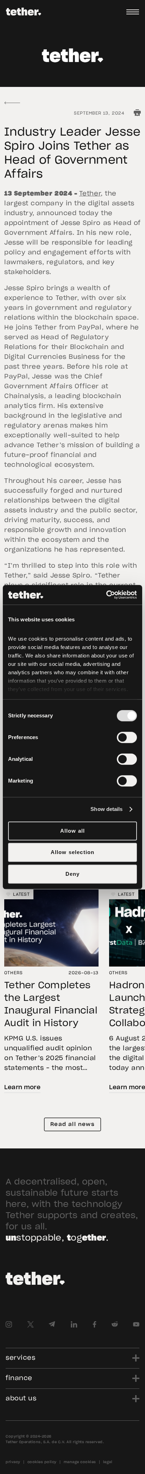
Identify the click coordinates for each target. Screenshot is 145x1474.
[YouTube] (136, 1324)
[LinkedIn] (74, 1324)
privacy (13, 1462)
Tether (90, 194)
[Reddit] (115, 1324)
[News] (12, 102)
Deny (72, 874)
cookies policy (42, 1462)
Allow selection (73, 852)
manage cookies (80, 1462)
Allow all (72, 831)
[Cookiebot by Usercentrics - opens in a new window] (106, 594)
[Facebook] (94, 1324)
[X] (30, 1324)
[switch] (127, 737)
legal (108, 1462)
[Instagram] (9, 1324)
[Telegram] (52, 1324)
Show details (106, 809)
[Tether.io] (23, 11)
